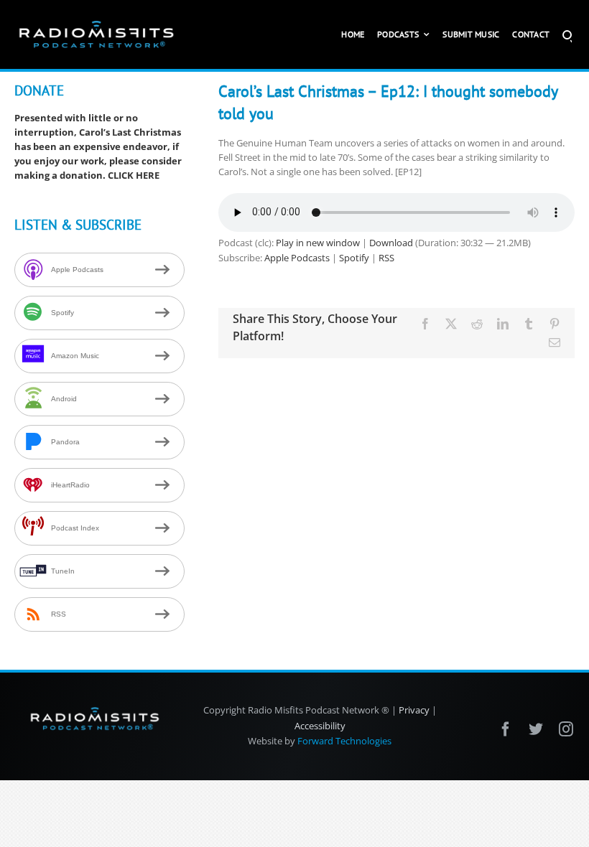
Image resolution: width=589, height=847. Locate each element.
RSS (386, 257)
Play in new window (318, 242)
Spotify (354, 257)
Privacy (414, 709)
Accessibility (319, 725)
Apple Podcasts (297, 257)
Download (391, 242)
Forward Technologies (344, 740)
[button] (567, 34)
